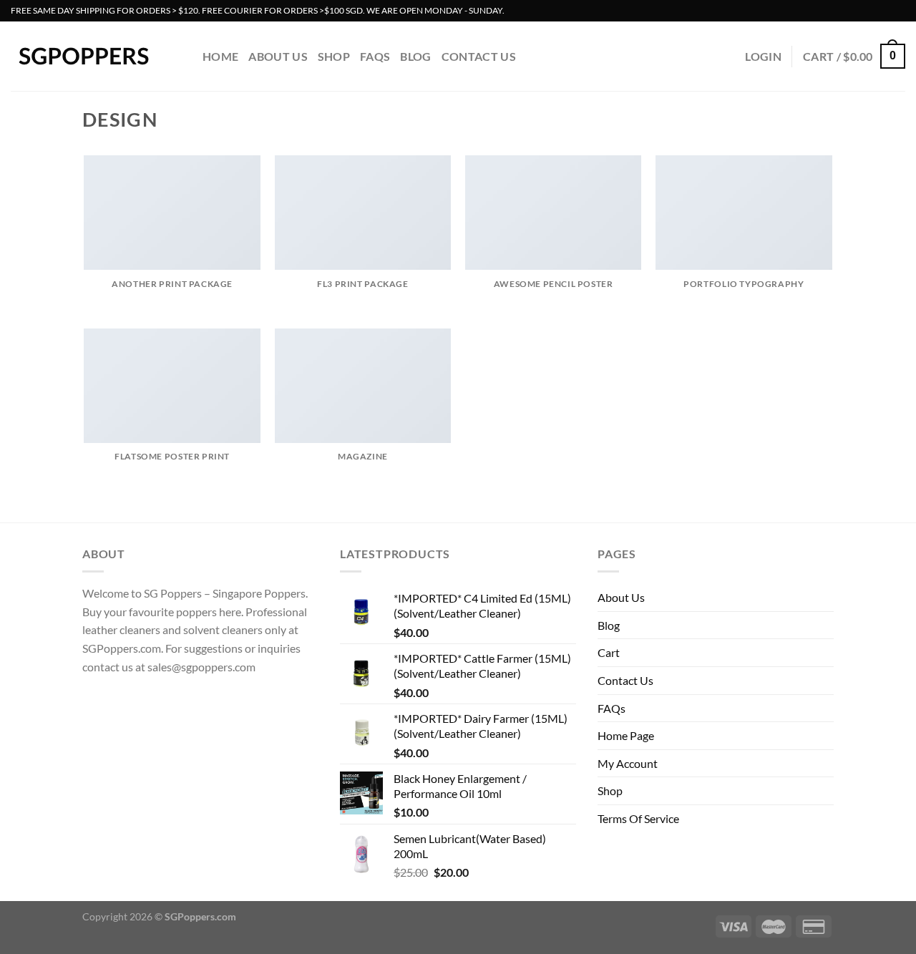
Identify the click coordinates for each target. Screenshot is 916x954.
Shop (334, 56)
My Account (628, 763)
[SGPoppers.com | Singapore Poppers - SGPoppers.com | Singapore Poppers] (96, 56)
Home (220, 56)
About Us (278, 56)
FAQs (375, 56)
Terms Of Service (638, 818)
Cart (609, 652)
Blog (415, 56)
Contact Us (479, 56)
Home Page (626, 735)
